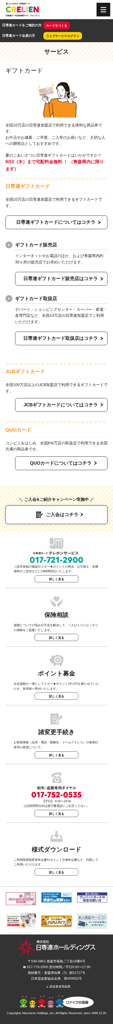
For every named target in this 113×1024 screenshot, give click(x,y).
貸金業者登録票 (58, 986)
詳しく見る (56, 579)
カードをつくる (56, 25)
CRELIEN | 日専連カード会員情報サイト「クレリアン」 (22, 9)
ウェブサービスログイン (62, 36)
